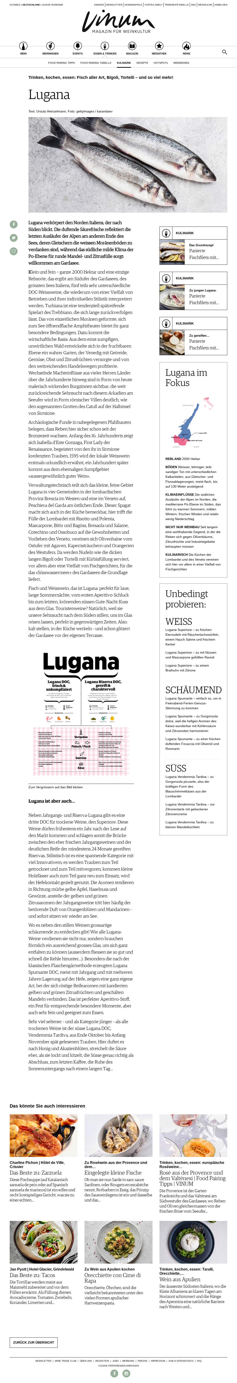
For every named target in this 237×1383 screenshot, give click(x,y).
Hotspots (161, 62)
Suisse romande (52, 4)
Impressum (158, 1361)
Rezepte (142, 62)
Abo (193, 4)
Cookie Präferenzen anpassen (118, 1365)
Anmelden (220, 4)
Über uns (86, 1361)
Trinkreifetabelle (177, 4)
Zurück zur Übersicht (33, 1342)
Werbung (128, 1361)
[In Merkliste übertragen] (14, 251)
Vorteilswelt (153, 4)
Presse (142, 1361)
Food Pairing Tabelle (95, 62)
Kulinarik (124, 62)
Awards (99, 4)
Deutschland (31, 4)
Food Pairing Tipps (61, 62)
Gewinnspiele (133, 4)
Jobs (115, 1361)
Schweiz (15, 4)
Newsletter (114, 4)
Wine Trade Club (65, 1361)
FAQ (199, 1361)
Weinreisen (181, 62)
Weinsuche (205, 4)
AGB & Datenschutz (180, 1361)
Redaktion (102, 1361)
